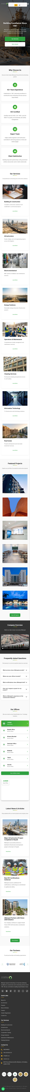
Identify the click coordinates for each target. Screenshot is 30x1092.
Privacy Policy (12, 1088)
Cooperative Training (6, 1032)
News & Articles (5, 1008)
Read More (8, 851)
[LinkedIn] (2, 991)
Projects (3, 1005)
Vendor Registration (6, 1013)
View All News (15, 940)
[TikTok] (27, 991)
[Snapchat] (22, 991)
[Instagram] (18, 991)
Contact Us (3, 1015)
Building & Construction (6, 1025)
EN (16, 5)
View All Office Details (15, 773)
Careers (3, 1010)
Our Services (15, 39)
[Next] (27, 964)
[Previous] (2, 964)
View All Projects (15, 615)
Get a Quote (15, 44)
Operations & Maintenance (7, 1037)
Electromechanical (5, 1030)
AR (19, 5)
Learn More (15, 211)
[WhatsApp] (3, 1089)
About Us (3, 1000)
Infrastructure (4, 1027)
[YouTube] (6, 991)
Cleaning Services (5, 1040)
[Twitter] (10, 991)
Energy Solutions (5, 1035)
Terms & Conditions (21, 1088)
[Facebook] (14, 991)
